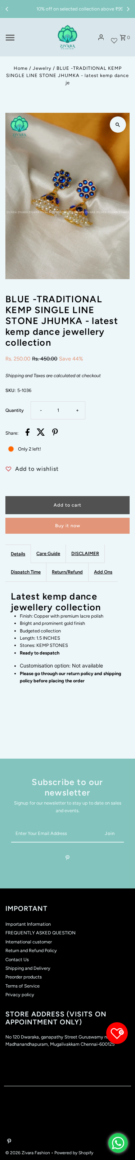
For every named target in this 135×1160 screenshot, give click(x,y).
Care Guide (48, 553)
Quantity (14, 410)
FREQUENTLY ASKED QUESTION (40, 932)
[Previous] (7, 9)
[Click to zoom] (118, 124)
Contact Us (17, 959)
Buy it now (67, 525)
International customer (28, 941)
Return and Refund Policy (31, 950)
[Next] (127, 9)
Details (18, 553)
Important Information (28, 924)
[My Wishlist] (114, 37)
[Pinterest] (67, 859)
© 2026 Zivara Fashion (28, 1152)
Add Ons (103, 572)
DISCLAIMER (85, 553)
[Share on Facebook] (28, 433)
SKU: (10, 390)
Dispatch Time (26, 572)
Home (21, 68)
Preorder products (23, 977)
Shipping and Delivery (27, 968)
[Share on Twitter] (41, 433)
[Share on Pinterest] (55, 433)
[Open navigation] (26, 38)
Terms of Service (22, 986)
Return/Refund (67, 572)
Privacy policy (19, 994)
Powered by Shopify (73, 1152)
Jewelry (42, 68)
